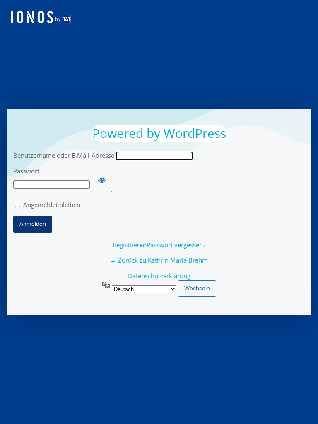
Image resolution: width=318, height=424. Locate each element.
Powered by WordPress (159, 133)
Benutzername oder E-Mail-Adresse (63, 155)
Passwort (26, 171)
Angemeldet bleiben (51, 204)
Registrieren (130, 245)
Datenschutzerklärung (159, 276)
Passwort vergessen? (176, 245)
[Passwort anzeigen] (102, 184)
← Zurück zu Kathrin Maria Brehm (159, 260)
